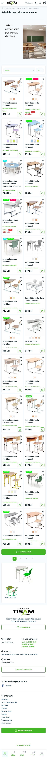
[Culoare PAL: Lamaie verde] (13, 141)
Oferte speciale (6, 723)
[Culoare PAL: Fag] (33, 99)
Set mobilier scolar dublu (12, 535)
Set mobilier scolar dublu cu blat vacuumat (34, 299)
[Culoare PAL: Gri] (16, 141)
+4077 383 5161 (7, 642)
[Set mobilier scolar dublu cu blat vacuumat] (34, 286)
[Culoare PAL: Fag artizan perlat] (36, 259)
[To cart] (20, 114)
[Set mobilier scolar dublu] (12, 520)
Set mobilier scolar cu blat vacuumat (11, 221)
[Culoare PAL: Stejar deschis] (36, 99)
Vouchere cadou (6, 720)
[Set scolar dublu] (34, 326)
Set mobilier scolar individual (10, 104)
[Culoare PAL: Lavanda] (7, 141)
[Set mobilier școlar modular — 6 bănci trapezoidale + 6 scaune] (12, 169)
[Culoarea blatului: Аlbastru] (31, 141)
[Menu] (2, 3)
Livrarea (4, 708)
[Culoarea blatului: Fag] (13, 99)
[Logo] (12, 3)
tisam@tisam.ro (7, 662)
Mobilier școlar (10, 8)
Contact (4, 714)
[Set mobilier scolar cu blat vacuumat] (12, 208)
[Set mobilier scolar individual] (12, 87)
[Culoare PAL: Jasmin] (10, 141)
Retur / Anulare (6, 711)
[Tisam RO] (23, 612)
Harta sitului (5, 717)
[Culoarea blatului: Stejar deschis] (10, 99)
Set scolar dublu (31, 341)
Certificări (4, 705)
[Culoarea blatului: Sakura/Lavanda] (34, 141)
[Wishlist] (21, 82)
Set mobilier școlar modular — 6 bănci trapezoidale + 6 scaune (12, 183)
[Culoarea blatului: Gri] (9, 377)
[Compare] (21, 86)
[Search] (40, 3)
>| (32, 558)
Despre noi (4, 699)
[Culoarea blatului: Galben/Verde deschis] (37, 141)
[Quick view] (21, 79)
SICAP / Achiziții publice (9, 702)
